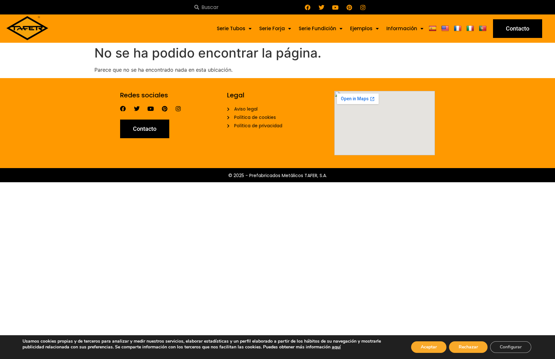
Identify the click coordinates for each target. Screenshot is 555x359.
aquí (336, 347)
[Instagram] (363, 7)
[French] (458, 28)
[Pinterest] (349, 7)
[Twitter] (321, 7)
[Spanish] (433, 28)
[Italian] (471, 28)
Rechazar (468, 347)
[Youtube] (335, 7)
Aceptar (429, 347)
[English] (446, 28)
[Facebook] (308, 7)
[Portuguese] (483, 28)
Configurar (511, 347)
